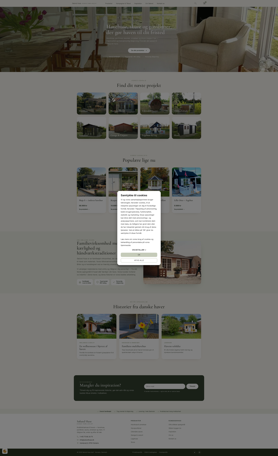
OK (139, 255)
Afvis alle (139, 260)
